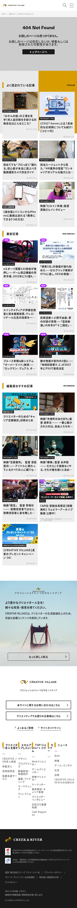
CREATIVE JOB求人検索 (9, 760)
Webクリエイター (39, 763)
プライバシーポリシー (53, 872)
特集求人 (7, 766)
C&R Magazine (39, 813)
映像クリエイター (39, 778)
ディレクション (24, 795)
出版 (56, 774)
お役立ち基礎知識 (39, 806)
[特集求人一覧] (65, 378)
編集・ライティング (24, 780)
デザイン (22, 758)
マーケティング (25, 788)
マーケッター (39, 784)
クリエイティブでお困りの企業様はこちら (39, 716)
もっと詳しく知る (38, 657)
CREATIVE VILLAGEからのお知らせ (64, 781)
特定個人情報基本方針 (49, 877)
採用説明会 (8, 771)
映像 (56, 760)
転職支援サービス (9, 777)
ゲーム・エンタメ (63, 765)
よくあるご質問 (25, 727)
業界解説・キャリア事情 (39, 790)
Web (57, 755)
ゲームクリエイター (39, 770)
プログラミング (25, 765)
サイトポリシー (11, 882)
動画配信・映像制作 (24, 772)
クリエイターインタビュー (38, 798)
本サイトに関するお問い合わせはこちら (38, 705)
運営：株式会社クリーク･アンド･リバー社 (22, 872)
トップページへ (38, 52)
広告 (56, 770)
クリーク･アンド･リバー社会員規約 (20, 877)
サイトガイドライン (51, 727)
